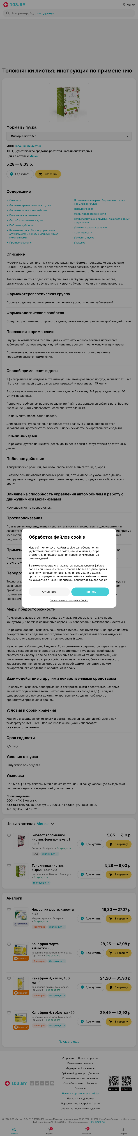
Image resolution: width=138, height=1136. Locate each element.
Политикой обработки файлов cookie (83, 580)
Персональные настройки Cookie (69, 600)
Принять (90, 591)
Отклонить (49, 591)
